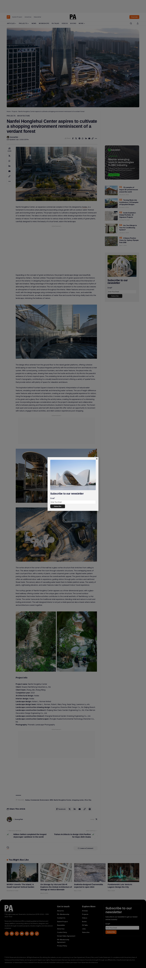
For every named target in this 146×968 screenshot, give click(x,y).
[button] (97, 459)
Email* (52, 498)
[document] (73, 484)
